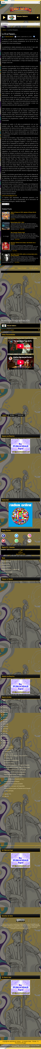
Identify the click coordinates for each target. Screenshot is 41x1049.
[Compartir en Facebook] (8, 204)
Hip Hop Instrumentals (23, 1046)
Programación (6, 564)
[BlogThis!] (5, 204)
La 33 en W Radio (9, 791)
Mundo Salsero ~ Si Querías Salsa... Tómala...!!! (25, 1041)
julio (5, 796)
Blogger (24, 1043)
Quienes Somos (6, 567)
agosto (6, 794)
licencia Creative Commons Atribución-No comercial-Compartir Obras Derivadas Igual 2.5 (23, 927)
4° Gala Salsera (8, 758)
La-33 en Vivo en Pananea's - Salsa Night (15, 769)
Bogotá (20, 552)
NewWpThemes (11, 1045)
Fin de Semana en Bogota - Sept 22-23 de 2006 (17, 767)
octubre (6, 751)
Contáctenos (5, 574)
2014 (4, 729)
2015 (4, 726)
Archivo (12, 415)
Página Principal (22, 268)
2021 (4, 712)
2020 (4, 714)
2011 (4, 733)
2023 (4, 707)
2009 (4, 738)
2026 (4, 700)
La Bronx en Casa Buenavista (12, 776)
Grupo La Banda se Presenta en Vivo (14, 779)
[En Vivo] (4, 17)
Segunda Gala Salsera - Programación (14, 774)
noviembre (7, 749)
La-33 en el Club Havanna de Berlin (13, 783)
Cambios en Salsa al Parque (11, 781)
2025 (4, 703)
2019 (4, 717)
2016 (4, 724)
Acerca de (20, 415)
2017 (4, 721)
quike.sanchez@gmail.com (9, 195)
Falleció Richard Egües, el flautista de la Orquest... (17, 788)
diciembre (7, 747)
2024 (4, 705)
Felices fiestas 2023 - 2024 (17, 222)
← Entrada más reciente (8, 268)
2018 (4, 719)
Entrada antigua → (34, 268)
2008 (4, 740)
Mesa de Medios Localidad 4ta (10, 569)
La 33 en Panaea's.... (9, 34)
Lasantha (27, 1045)
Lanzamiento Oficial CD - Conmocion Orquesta (16, 765)
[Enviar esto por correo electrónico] (3, 204)
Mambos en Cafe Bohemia (11, 760)
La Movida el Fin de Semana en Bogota (14, 772)
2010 (4, 736)
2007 (4, 742)
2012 (4, 731)
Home (4, 30)
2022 (4, 710)
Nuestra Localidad (7, 572)
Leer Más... (13, 219)
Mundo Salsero (9, 36)
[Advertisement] (20, 295)
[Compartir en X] (6, 204)
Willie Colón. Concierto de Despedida (14, 786)
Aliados (4, 415)
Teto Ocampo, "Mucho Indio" (18, 232)
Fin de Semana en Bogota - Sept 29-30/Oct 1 (16, 755)
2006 (4, 745)
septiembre (7, 754)
